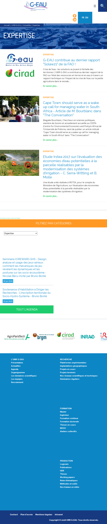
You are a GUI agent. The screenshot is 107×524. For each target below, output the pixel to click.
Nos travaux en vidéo (69, 487)
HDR (62, 471)
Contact (14, 515)
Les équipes (16, 379)
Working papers (67, 477)
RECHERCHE (66, 359)
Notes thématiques (69, 481)
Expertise (48, 54)
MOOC (63, 428)
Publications (66, 467)
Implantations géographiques (73, 366)
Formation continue (69, 418)
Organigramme (18, 373)
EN (86, 17)
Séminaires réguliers (69, 379)
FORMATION (66, 409)
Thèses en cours (68, 425)
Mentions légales (43, 515)
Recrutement (17, 382)
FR (83, 17)
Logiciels (64, 464)
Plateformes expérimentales (73, 363)
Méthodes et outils (68, 484)
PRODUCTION (66, 461)
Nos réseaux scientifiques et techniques (78, 376)
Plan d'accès (26, 515)
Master (63, 412)
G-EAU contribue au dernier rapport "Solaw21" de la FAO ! (71, 62)
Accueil (7, 25)
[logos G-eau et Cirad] (19, 65)
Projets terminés (67, 373)
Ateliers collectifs (68, 431)
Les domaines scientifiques (24, 376)
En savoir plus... (50, 85)
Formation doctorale (69, 422)
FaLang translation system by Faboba (10, 218)
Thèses (63, 474)
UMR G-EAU (16, 25)
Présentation (17, 363)
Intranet (59, 515)
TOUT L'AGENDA (26, 309)
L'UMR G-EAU (17, 359)
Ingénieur (64, 415)
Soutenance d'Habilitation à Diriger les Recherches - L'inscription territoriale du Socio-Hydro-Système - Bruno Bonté (27, 293)
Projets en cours (67, 369)
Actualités (27, 25)
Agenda (14, 369)
